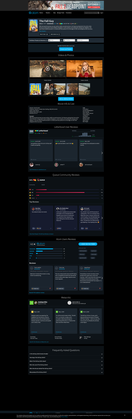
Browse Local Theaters (66, 49)
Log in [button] (101, 12)
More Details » (42, 31)
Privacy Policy (64, 416)
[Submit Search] (98, 13)
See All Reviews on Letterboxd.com (38, 169)
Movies (41, 12)
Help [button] (54, 12)
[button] (54, 40)
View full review (34, 332)
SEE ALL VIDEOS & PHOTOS (66, 99)
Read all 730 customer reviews (36, 292)
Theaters (48, 12)
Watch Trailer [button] (43, 34)
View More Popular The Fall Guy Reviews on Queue (41, 234)
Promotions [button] (69, 12)
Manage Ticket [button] (60, 12)
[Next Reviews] (102, 153)
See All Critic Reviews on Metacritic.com (39, 342)
